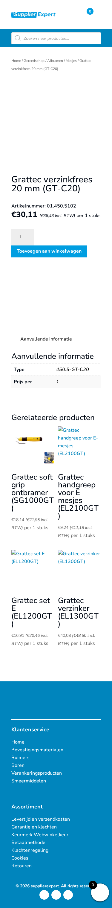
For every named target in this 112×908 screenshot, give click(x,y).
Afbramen (55, 60)
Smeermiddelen (28, 781)
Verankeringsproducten (36, 773)
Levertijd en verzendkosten (40, 819)
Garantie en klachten (34, 827)
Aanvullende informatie (46, 339)
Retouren (21, 866)
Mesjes (71, 60)
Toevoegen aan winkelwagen (49, 251)
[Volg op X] (56, 895)
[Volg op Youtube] (68, 895)
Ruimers (20, 757)
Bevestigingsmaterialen (37, 750)
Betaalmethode (28, 842)
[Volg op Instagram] (44, 895)
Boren (17, 765)
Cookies (19, 858)
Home (16, 60)
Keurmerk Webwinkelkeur (39, 834)
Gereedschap (34, 60)
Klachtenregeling (29, 850)
